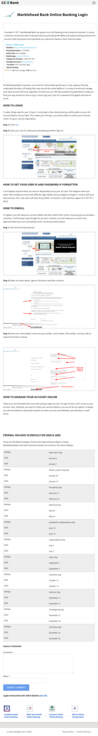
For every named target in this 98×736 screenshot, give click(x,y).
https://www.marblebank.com (25, 47)
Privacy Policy (68, 732)
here (17, 124)
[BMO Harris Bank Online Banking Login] (36, 708)
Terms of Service (84, 732)
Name (6, 676)
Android (19, 56)
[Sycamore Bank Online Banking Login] (59, 708)
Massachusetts (27, 62)
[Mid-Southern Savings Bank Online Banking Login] (82, 708)
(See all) (43, 695)
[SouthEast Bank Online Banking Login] (14, 708)
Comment (8, 652)
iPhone (26, 56)
